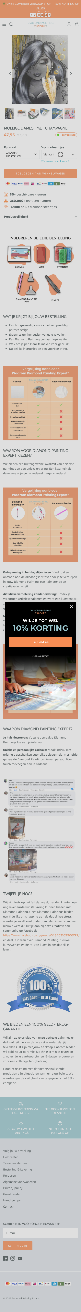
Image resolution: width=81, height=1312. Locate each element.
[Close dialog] (71, 606)
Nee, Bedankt (40, 655)
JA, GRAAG (40, 642)
